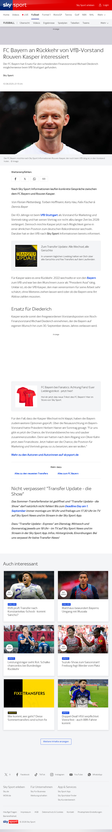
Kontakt (70, 812)
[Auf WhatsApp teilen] (34, 179)
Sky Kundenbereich (66, 800)
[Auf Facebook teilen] (15, 179)
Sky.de (6, 791)
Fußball (35, 14)
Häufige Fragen (10, 812)
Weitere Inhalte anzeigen (56, 741)
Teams (86, 23)
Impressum (26, 812)
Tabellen (75, 23)
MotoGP (57, 14)
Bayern (91, 278)
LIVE (26, 14)
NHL (91, 14)
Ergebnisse (48, 23)
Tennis (68, 14)
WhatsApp (97, 774)
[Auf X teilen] (25, 179)
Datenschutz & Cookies (52, 812)
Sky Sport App (64, 791)
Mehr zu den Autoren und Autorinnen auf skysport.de (45, 454)
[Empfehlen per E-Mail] (44, 179)
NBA (84, 14)
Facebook (24, 774)
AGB (36, 812)
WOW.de (7, 795)
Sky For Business (38, 791)
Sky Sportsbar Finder (67, 795)
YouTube (78, 774)
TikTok (42, 774)
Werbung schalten (39, 795)
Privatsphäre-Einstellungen (90, 812)
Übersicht (25, 23)
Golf (77, 14)
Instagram (59, 774)
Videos (15, 14)
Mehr (100, 14)
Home (6, 14)
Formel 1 (46, 14)
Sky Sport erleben (85, 5)
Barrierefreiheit (10, 816)
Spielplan (62, 23)
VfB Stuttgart (49, 215)
